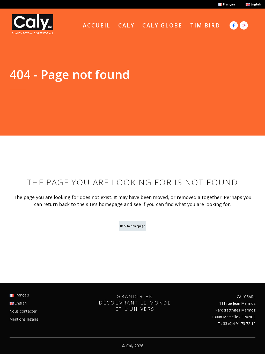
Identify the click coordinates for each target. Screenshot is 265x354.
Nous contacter (23, 311)
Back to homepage (132, 226)
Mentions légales (24, 319)
